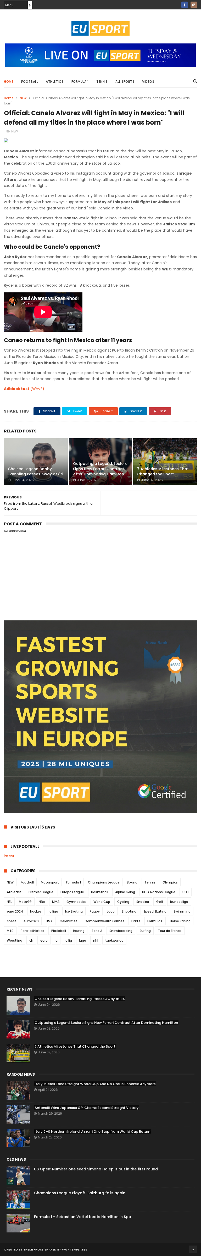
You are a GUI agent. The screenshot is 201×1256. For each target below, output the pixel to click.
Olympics (170, 882)
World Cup (101, 901)
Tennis (102, 81)
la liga (53, 911)
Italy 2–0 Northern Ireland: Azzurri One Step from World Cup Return (92, 1131)
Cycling (123, 901)
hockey (36, 911)
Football (29, 81)
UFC (185, 892)
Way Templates (74, 1249)
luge (82, 940)
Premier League (41, 892)
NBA (42, 901)
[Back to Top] (193, 1249)
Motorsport (50, 882)
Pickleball (58, 931)
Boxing (132, 882)
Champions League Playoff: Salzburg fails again (79, 1193)
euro (44, 940)
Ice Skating (74, 911)
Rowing (79, 931)
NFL (9, 901)
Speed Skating (154, 911)
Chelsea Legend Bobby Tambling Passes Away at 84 (35, 471)
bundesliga (179, 901)
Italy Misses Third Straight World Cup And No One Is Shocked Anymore (95, 1083)
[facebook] (184, 5)
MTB (10, 931)
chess (11, 921)
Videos (148, 81)
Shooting (129, 911)
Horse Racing (180, 921)
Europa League (72, 892)
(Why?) (37, 388)
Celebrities (68, 921)
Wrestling (14, 940)
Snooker (142, 901)
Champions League (104, 882)
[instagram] (194, 5)
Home (8, 81)
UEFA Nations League (158, 892)
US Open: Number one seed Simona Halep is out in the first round (96, 1169)
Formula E (155, 921)
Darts (135, 921)
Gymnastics (76, 901)
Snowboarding (120, 931)
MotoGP (25, 901)
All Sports (124, 81)
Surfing (145, 931)
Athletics (55, 81)
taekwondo (114, 940)
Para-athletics (32, 931)
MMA (55, 901)
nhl (95, 940)
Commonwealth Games (104, 921)
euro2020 (31, 921)
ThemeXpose (34, 1249)
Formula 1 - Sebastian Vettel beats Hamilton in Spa (82, 1216)
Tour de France (170, 931)
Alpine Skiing (125, 892)
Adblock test (16, 388)
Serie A (97, 931)
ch (31, 940)
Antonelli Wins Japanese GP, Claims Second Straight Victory (87, 1107)
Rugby (95, 911)
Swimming (182, 911)
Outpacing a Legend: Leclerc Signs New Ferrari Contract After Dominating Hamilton (100, 468)
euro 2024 (15, 911)
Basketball (99, 892)
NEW (23, 98)
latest (9, 856)
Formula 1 (80, 81)
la (56, 940)
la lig (68, 940)
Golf (159, 901)
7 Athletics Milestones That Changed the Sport (163, 471)
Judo (111, 911)
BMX (49, 921)
